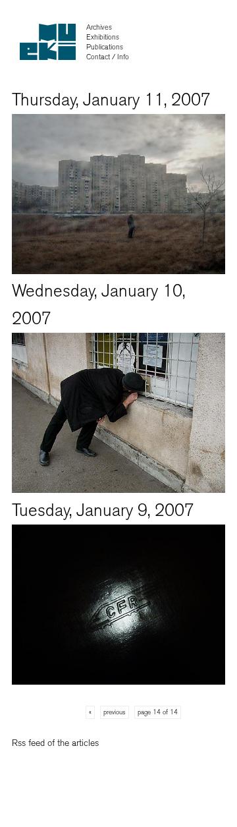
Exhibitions (102, 37)
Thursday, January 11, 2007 (111, 100)
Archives (99, 27)
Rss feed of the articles (55, 743)
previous (114, 712)
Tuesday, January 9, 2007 (103, 510)
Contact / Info (107, 57)
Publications (104, 47)
